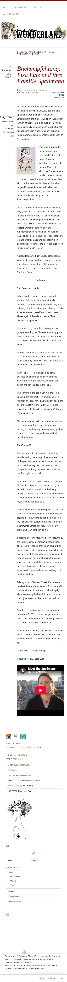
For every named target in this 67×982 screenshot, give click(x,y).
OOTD (13, 881)
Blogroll (39, 8)
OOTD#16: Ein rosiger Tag (19, 791)
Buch (11, 121)
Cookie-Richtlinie (36, 969)
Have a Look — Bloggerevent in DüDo (24, 781)
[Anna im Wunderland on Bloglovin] (19, 839)
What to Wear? (11, 14)
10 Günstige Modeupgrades (20, 775)
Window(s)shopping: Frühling (20, 786)
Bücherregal (22, 8)
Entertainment (32, 92)
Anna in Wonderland (14, 759)
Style (10, 872)
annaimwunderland (36, 90)
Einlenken (12, 770)
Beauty (11, 891)
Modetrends (15, 876)
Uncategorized (14, 902)
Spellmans (9, 129)
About (6, 8)
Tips (12, 885)
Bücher (20, 92)
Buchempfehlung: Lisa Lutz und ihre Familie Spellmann (40, 75)
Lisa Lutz (9, 125)
